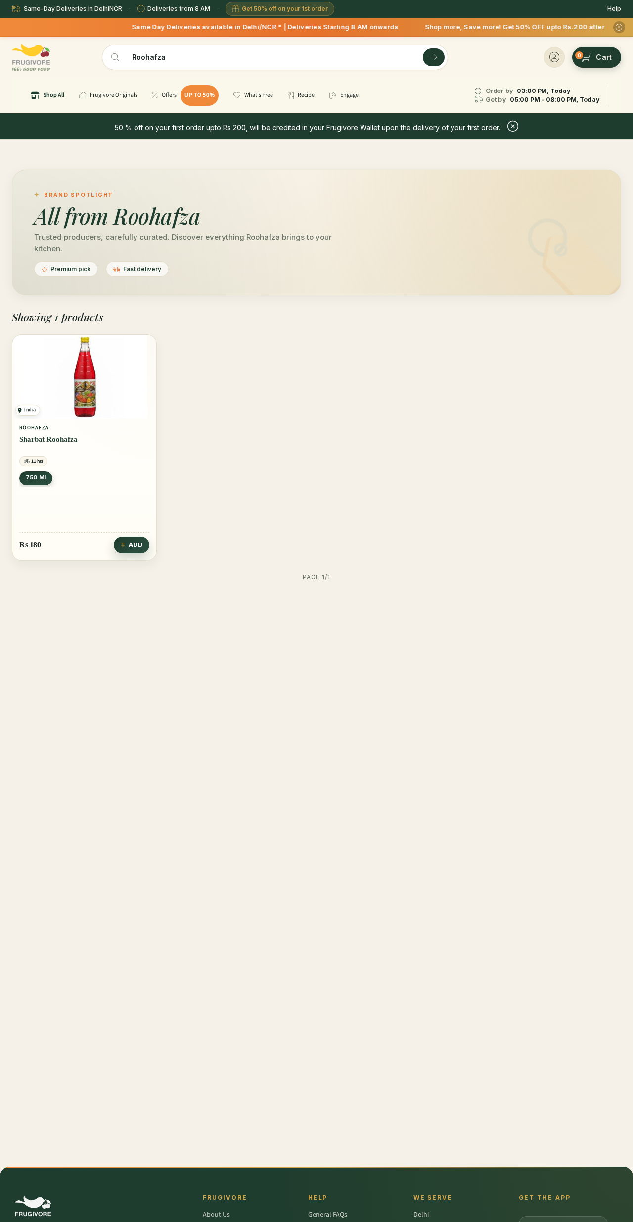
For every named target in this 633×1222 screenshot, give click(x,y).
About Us (216, 1215)
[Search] (434, 57)
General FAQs (327, 1215)
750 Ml (36, 477)
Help (614, 8)
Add (136, 544)
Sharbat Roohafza (48, 439)
